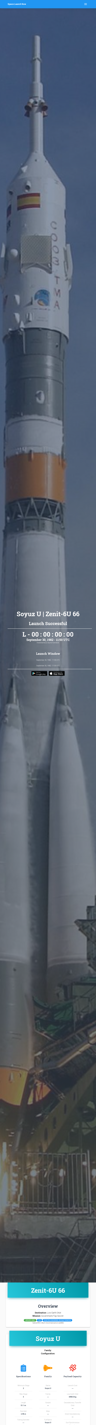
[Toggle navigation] (85, 4)
